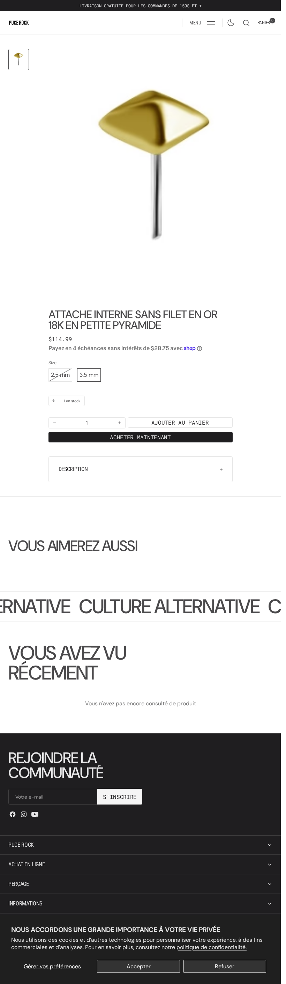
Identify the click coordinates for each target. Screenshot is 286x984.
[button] (202, 23)
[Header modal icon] (211, 23)
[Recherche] (246, 23)
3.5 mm (89, 369)
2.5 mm (61, 371)
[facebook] (12, 814)
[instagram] (23, 814)
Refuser (224, 966)
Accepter (139, 966)
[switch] (229, 21)
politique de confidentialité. (211, 947)
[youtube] (35, 814)
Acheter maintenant (140, 431)
